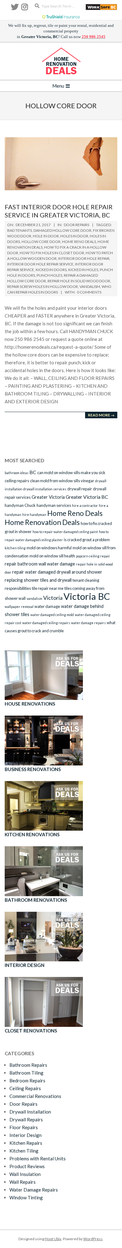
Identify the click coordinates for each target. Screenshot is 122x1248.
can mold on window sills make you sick (71, 472)
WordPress (93, 1238)
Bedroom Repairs (27, 1080)
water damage (47, 606)
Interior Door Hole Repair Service (40, 264)
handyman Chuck (20, 505)
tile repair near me (48, 588)
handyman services (54, 505)
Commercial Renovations (35, 1096)
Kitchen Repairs (25, 1143)
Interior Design (25, 1135)
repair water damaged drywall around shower (57, 572)
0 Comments (89, 292)
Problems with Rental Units (37, 1158)
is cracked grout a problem (87, 539)
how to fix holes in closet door (52, 252)
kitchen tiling (15, 548)
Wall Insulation (25, 1174)
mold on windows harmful (49, 547)
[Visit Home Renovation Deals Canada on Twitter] (14, 8)
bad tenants (19, 230)
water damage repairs (88, 623)
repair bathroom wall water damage (40, 563)
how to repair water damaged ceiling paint (65, 532)
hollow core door (41, 241)
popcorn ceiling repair (93, 556)
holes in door (74, 236)
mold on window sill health (52, 555)
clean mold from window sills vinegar (62, 480)
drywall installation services (44, 489)
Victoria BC (87, 596)
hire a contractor (85, 505)
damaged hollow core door (62, 230)
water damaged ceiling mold (52, 615)
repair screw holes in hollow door (42, 286)
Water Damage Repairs (33, 1189)
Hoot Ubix (53, 1238)
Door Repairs (76, 224)
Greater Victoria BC (87, 497)
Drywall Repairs (26, 1119)
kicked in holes (83, 269)
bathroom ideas (16, 473)
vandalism (89, 286)
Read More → (101, 415)
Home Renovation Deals (42, 522)
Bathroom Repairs (28, 1065)
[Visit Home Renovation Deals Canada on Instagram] (24, 8)
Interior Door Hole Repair (83, 258)
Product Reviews (27, 1166)
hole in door (46, 236)
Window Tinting (26, 1197)
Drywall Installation (30, 1111)
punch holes (49, 275)
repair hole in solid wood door (79, 281)
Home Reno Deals (79, 241)
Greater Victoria (48, 497)
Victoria (53, 597)
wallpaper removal (19, 607)
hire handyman (34, 514)
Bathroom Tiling (26, 1073)
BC (32, 472)
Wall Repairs (22, 1182)
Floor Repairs (23, 1127)
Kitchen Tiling (23, 1150)
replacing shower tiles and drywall (38, 580)
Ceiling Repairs (25, 1088)
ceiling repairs (17, 480)
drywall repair (79, 488)
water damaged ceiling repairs (46, 623)
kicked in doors (51, 269)
